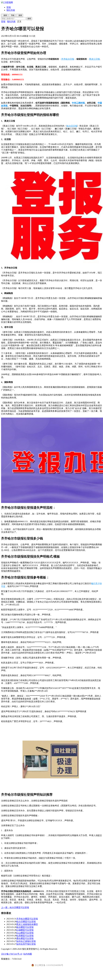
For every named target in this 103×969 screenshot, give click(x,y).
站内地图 (27, 954)
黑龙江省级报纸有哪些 (27, 924)
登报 (8, 7)
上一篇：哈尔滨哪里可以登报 (15, 907)
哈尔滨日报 (72, 126)
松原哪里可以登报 (25, 935)
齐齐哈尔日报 (67, 59)
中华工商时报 (78, 103)
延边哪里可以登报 (25, 927)
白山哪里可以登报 (25, 933)
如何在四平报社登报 (26, 944)
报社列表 (10, 10)
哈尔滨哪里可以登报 (26, 921)
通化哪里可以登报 (25, 938)
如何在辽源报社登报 (26, 941)
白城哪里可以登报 (25, 930)
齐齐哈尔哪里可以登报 (27, 919)
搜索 (29, 19)
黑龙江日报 (94, 59)
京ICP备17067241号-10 (11, 954)
